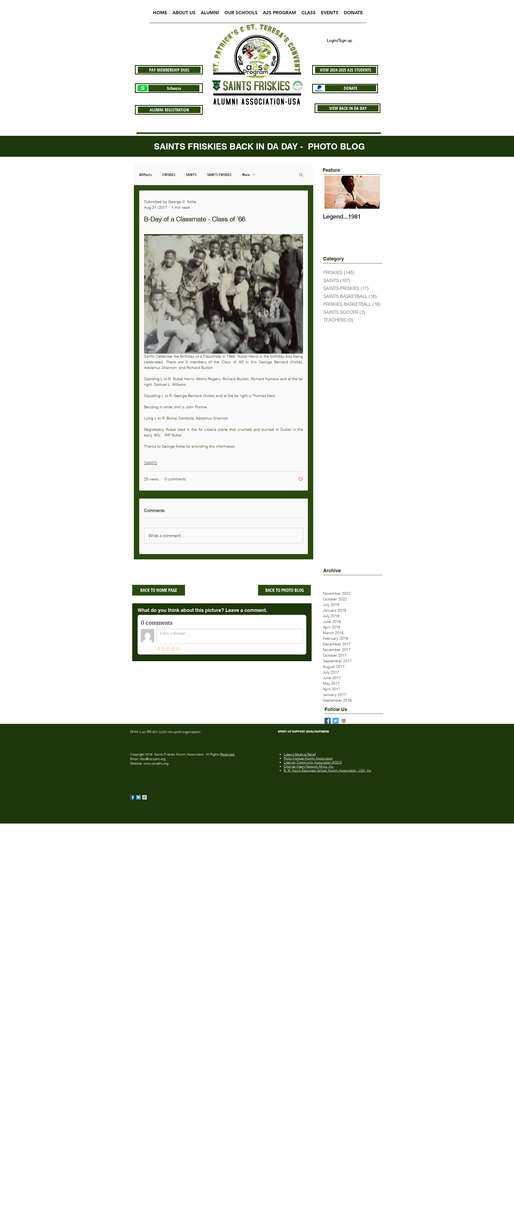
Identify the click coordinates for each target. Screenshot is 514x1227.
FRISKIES (168, 174)
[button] (184, 14)
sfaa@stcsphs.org (152, 759)
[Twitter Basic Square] (335, 721)
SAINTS (191, 174)
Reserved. (227, 754)
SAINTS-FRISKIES (219, 174)
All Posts (145, 174)
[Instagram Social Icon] (144, 797)
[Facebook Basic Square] (327, 721)
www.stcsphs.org (155, 763)
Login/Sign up (339, 40)
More (246, 174)
